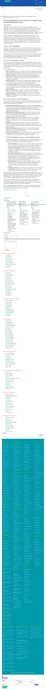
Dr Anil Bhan (7, 315)
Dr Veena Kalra (5, 478)
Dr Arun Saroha (36, 447)
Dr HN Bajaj (7, 328)
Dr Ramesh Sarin (8, 274)
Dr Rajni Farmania (5, 485)
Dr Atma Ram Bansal (27, 456)
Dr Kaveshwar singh (16, 495)
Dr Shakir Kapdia (37, 525)
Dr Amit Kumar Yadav (27, 591)
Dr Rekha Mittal (5, 475)
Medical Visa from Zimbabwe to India (6, 591)
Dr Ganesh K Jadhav (9, 401)
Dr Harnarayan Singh (37, 487)
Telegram (5, 687)
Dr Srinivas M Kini (9, 425)
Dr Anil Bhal (15, 483)
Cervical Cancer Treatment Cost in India (8, 639)
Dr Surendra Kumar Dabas (10, 289)
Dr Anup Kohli (26, 469)
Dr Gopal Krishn (8, 347)
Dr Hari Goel (7, 267)
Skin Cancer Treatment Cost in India (9, 646)
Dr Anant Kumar (37, 542)
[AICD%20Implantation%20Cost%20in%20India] (26, 190)
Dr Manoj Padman (5, 545)
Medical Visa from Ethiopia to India (7, 601)
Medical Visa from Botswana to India (6, 622)
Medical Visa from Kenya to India (7, 573)
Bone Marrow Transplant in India (36, 626)
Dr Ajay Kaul (7, 308)
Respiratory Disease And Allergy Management (17, 593)
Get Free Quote (7, 1)
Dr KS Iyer (7, 419)
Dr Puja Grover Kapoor (6, 495)
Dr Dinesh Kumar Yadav (27, 601)
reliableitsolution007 (39, 8)
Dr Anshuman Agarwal (38, 549)
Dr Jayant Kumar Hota (27, 569)
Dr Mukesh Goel (8, 302)
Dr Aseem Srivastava (9, 426)
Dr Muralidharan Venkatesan (5, 549)
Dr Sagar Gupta (26, 586)
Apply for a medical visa (6, 575)
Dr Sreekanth (8, 295)
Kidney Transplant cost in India (36, 629)
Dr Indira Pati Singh (16, 485)
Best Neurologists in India (21, 646)
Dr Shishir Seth (8, 385)
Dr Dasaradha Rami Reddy (10, 343)
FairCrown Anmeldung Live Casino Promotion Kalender (11, 211)
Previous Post (8, 197)
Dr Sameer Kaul (8, 293)
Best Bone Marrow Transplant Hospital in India (22, 633)
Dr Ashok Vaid (8, 372)
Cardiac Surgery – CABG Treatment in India (37, 637)
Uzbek (40, 5)
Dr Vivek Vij (7, 356)
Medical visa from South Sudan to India (7, 587)
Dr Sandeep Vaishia (37, 457)
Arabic (36, 3)
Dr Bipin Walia (36, 450)
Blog (8, 208)
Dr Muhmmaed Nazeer (6, 564)
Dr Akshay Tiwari (8, 287)
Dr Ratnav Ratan (5, 543)
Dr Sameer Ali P (36, 522)
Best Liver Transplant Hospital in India (22, 627)
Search (4, 433)
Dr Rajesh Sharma (9, 420)
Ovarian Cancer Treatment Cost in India (8, 643)
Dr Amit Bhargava (8, 256)
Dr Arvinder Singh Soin (10, 353)
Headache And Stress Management (17, 589)
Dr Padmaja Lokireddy (9, 387)
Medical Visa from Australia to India (6, 612)
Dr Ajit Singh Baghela (6, 490)
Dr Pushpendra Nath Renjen (27, 453)
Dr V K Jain (36, 485)
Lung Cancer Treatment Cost (7, 652)
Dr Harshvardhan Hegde (10, 325)
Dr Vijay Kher (26, 599)
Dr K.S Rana (5, 480)
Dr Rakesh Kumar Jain (6, 488)
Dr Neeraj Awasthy (9, 431)
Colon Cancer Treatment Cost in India (8, 660)
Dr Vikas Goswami (9, 262)
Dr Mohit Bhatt (36, 470)
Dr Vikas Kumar (8, 400)
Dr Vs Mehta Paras (37, 460)
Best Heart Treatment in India (36, 634)
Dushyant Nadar (37, 564)
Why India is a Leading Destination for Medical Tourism (22, 658)
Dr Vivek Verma (8, 286)
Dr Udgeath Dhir (8, 306)
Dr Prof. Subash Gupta (10, 363)
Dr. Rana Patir (36, 480)
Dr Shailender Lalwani (9, 362)
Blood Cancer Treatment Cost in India (8, 667)
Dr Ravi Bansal (26, 576)
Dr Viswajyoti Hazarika (10, 283)
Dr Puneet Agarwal (27, 447)
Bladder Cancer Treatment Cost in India (8, 627)
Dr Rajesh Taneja (37, 552)
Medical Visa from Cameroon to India (6, 605)
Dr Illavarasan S (36, 530)
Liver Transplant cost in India (35, 631)
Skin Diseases (15, 582)
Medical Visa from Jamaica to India (7, 598)
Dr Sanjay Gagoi (36, 539)
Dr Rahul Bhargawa (9, 373)
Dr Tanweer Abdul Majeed (10, 264)
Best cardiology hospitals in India (22, 636)
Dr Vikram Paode (8, 340)
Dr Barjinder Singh (6, 551)
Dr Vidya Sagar (5, 559)
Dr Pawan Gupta (8, 375)
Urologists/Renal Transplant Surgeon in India (38, 536)
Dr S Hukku (7, 398)
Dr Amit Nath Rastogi (9, 354)
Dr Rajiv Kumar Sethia (27, 581)
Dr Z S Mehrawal (8, 305)
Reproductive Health (16, 604)
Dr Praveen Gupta (27, 445)
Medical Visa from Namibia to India (7, 594)
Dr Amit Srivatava (37, 462)
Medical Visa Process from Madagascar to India (7, 615)
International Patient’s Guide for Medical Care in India (7, 583)
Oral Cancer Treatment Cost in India (8, 657)
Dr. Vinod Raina (8, 255)
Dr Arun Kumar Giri (9, 284)
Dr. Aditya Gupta (37, 455)
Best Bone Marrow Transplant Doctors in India (17, 509)
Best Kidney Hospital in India (21, 630)
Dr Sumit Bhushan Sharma (10, 344)
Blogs (18, 638)
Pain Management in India (17, 577)
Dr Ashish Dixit (8, 388)
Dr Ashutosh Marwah (9, 417)
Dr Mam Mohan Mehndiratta (26, 462)
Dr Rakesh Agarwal (27, 467)
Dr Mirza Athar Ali (8, 409)
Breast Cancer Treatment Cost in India (8, 636)
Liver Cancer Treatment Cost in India (9, 654)
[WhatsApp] (2, 686)
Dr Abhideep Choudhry (9, 359)
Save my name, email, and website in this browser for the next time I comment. (22, 238)
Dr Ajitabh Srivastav (9, 360)
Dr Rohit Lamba (8, 331)
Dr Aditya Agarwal (16, 500)
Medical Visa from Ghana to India (7, 579)
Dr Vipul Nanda (15, 488)
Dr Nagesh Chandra (37, 482)
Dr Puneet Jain (5, 483)
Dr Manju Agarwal (26, 589)
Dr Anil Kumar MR (9, 407)
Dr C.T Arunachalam (9, 346)
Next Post (6, 199)
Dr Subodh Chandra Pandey (11, 395)
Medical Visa (5, 566)
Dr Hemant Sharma (9, 322)
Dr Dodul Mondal (8, 412)
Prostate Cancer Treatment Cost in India (8, 664)
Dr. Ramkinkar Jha (9, 324)
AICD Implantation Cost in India (10, 189)
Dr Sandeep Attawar (9, 312)
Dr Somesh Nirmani (6, 554)
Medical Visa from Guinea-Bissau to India (7, 619)
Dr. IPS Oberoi (8, 321)
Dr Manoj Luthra (8, 314)
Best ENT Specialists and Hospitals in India (23, 643)
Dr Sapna (7, 410)
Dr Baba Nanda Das (9, 309)
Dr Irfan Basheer (8, 403)
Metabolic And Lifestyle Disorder (17, 586)
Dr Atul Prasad (26, 458)
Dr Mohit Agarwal (8, 261)
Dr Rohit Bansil (36, 467)
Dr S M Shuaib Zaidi (9, 280)
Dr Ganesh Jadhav (9, 394)
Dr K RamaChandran (16, 493)
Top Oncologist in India (38, 489)
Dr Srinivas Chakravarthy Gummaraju (13, 378)
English (36, 0)
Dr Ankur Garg (8, 365)
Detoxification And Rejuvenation (16, 599)
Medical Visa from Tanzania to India (7, 569)
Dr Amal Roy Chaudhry (10, 406)
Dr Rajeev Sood (36, 547)
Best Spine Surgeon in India (21, 648)
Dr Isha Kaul (7, 384)
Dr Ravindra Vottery (9, 259)
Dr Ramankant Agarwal (10, 337)
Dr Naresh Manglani (37, 532)
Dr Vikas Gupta (36, 559)
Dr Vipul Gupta (36, 475)
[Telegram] (2, 687)
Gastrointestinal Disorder (17, 580)
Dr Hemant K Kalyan (9, 342)
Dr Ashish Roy (15, 480)
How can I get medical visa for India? (23, 651)
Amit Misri (7, 429)
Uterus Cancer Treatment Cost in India (8, 649)
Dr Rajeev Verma (8, 330)
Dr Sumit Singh (26, 450)
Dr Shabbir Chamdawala (6, 556)
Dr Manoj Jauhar (16, 478)
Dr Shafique (36, 554)
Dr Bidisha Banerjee (6, 493)
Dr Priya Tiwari (8, 258)
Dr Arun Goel (7, 272)
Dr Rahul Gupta (36, 452)
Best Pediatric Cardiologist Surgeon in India (17, 443)
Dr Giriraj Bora (8, 357)
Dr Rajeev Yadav (36, 562)
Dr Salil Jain (26, 596)
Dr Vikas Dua (8, 382)
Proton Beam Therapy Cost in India (8, 670)
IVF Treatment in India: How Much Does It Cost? (22, 654)
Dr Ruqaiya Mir (8, 290)
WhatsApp (5, 686)
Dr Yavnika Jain (26, 464)
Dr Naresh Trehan (9, 300)
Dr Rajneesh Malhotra (9, 311)
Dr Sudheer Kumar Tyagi (38, 445)
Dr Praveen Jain (8, 265)
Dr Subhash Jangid (9, 339)
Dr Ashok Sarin (26, 571)
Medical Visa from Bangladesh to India (6, 608)
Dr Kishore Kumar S (9, 379)
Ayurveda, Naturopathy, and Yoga (17, 607)
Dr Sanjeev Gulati (26, 574)
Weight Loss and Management (16, 574)
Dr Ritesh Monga (37, 544)
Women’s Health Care (16, 601)
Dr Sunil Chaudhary (16, 475)
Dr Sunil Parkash (26, 579)
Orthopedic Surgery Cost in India (8, 630)
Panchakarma (15, 595)
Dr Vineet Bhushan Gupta (7, 498)
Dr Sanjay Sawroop (6, 540)
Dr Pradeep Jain (8, 278)
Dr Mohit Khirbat (26, 594)
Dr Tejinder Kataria (9, 404)
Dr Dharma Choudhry (9, 381)
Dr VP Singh (7, 292)
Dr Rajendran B (8, 397)
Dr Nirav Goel (8, 366)
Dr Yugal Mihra (8, 303)
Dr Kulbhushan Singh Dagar (11, 422)
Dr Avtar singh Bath (16, 505)
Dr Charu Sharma (16, 498)
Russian (40, 2)
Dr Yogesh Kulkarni (9, 275)
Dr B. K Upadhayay (27, 584)
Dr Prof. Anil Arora (9, 333)
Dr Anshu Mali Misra (16, 503)
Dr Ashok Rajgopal (9, 336)
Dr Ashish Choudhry (9, 327)
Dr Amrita (7, 376)
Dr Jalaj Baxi (7, 277)
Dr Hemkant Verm (9, 281)
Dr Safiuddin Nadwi (37, 517)
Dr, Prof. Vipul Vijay (9, 334)
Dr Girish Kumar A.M (6, 561)
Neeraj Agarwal (8, 423)
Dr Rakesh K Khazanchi (17, 490)
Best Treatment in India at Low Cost (9, 632)
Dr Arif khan (36, 557)
